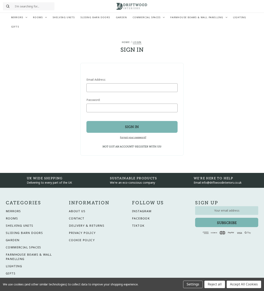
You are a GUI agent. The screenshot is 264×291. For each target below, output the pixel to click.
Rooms (38, 17)
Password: (93, 100)
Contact (77, 218)
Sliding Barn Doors (95, 17)
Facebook (141, 218)
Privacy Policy (82, 233)
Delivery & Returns (86, 226)
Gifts (15, 26)
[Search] (8, 6)
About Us (77, 211)
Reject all (215, 284)
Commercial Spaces (147, 17)
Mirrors (17, 17)
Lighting (239, 17)
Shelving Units (64, 17)
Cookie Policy (82, 240)
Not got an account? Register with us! (132, 146)
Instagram (142, 211)
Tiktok (138, 226)
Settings (193, 284)
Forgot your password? (133, 137)
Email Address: (96, 80)
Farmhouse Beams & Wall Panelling (196, 17)
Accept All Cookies (244, 284)
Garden (121, 17)
